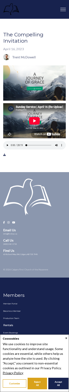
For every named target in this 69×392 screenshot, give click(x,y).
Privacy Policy (13, 373)
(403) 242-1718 (10, 244)
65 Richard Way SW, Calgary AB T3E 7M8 (20, 254)
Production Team (11, 318)
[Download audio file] (4, 155)
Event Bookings (10, 332)
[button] (63, 9)
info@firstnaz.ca (10, 234)
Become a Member (12, 311)
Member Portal (10, 303)
